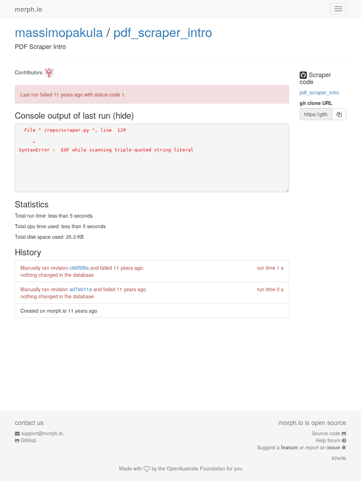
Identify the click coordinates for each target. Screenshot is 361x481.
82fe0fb (339, 458)
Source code (326, 433)
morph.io (28, 8)
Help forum (328, 440)
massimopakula (59, 31)
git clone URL (316, 102)
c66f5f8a (79, 267)
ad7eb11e (80, 289)
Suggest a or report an (298, 447)
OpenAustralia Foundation (196, 468)
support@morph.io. (42, 433)
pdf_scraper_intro (163, 31)
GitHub (28, 440)
